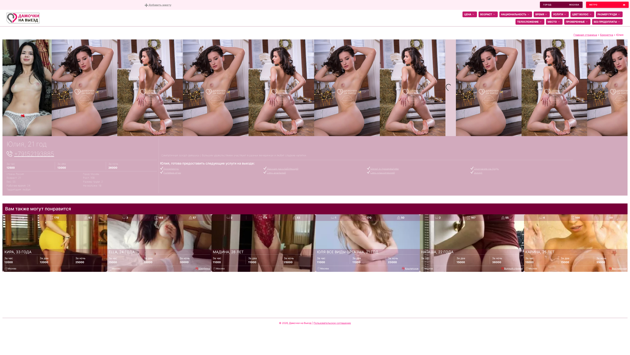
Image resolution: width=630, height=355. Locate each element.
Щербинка (204, 268)
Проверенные (575, 21)
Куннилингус (171, 168)
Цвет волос (580, 14)
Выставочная (619, 268)
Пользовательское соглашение (332, 323)
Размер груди (607, 14)
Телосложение (528, 21)
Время (539, 14)
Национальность (513, 14)
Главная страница (585, 34)
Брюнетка (606, 34)
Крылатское (412, 268)
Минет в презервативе (384, 168)
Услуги (558, 14)
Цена (467, 14)
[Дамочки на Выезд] (23, 17)
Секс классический (382, 172)
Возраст (486, 14)
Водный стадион (513, 268)
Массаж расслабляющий (282, 168)
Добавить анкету (159, 5)
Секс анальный (276, 172)
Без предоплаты (605, 21)
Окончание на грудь (486, 168)
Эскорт (478, 172)
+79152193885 (34, 153)
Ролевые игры (172, 172)
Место (552, 21)
